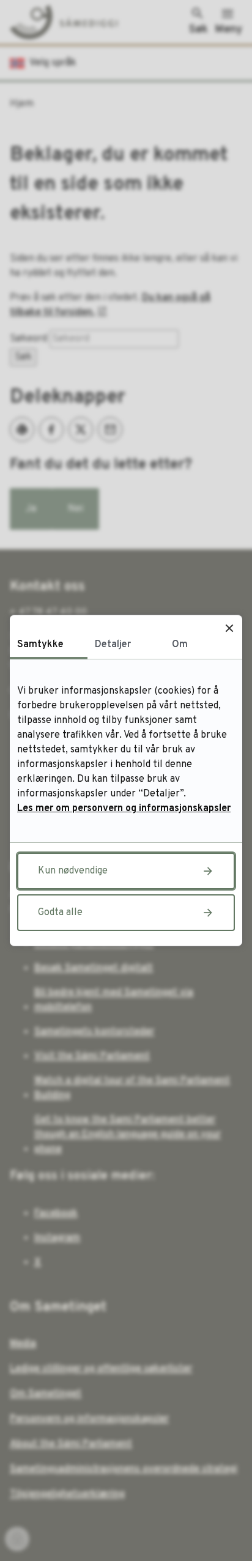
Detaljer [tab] (113, 645)
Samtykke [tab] (40, 645)
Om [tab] (180, 645)
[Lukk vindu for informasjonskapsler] (229, 628)
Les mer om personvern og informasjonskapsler (124, 809)
